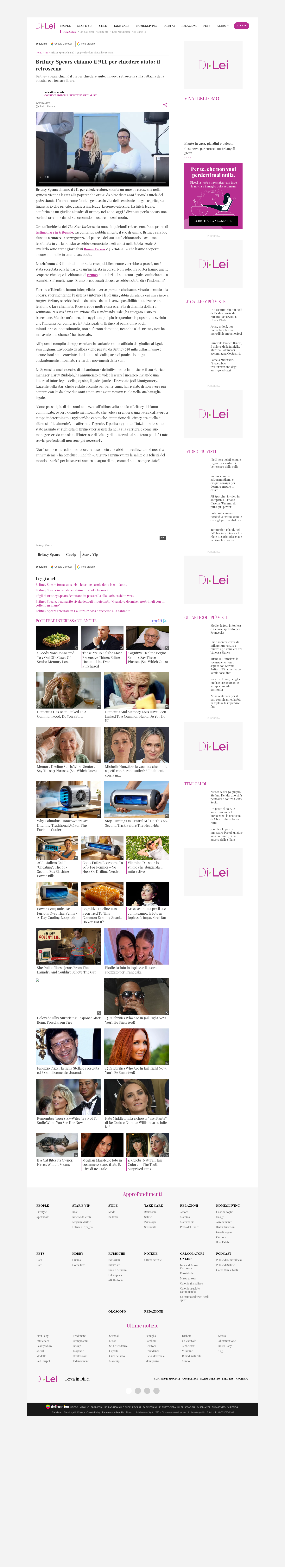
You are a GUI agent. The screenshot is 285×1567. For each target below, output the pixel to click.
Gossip (71, 554)
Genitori (151, 1346)
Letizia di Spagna (82, 1227)
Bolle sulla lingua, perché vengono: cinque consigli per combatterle (226, 516)
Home (39, 52)
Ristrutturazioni (225, 1227)
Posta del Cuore (189, 1227)
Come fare (78, 1265)
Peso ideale (186, 1273)
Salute (148, 1217)
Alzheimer (188, 1346)
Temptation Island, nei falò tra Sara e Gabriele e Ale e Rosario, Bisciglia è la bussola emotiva (227, 535)
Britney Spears (49, 554)
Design (220, 1217)
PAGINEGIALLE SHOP (119, 1407)
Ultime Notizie (153, 1260)
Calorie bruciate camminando (190, 1290)
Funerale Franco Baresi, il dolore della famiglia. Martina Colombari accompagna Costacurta (226, 348)
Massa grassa (188, 1278)
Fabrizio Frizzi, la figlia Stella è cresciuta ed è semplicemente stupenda (225, 684)
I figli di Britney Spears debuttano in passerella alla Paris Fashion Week (85, 596)
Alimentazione (227, 1341)
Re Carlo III (139, 31)
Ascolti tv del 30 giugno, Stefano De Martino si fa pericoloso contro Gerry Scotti (226, 797)
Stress (222, 1336)
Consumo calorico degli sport (194, 1298)
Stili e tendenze (118, 1346)
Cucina (76, 1260)
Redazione (153, 1311)
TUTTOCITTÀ (169, 1407)
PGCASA (136, 1407)
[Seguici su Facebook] (129, 1391)
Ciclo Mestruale (155, 1356)
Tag (220, 1351)
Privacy (81, 1412)
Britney (92, 274)
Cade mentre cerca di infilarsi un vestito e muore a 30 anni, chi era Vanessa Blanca (226, 647)
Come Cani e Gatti (227, 1270)
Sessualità (150, 1227)
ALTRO (221, 25)
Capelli (113, 1351)
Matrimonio (187, 1222)
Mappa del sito (210, 1378)
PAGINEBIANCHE (152, 1407)
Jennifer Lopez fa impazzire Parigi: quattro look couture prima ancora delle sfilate (227, 834)
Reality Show (44, 1346)
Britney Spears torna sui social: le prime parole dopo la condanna (81, 584)
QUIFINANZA (203, 1407)
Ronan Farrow (94, 249)
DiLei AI (169, 25)
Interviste (114, 1265)
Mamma (185, 1217)
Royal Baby (225, 1346)
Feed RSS (227, 1378)
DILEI (180, 1407)
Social (40, 1351)
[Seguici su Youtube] (147, 1391)
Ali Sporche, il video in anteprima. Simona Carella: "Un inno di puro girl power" (225, 501)
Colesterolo (189, 1341)
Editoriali (114, 1260)
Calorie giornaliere (191, 1283)
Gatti (39, 1265)
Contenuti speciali (167, 1378)
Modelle (41, 1356)
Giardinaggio (224, 1232)
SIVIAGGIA (189, 1407)
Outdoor (221, 1237)
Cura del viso (117, 1356)
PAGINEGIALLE (99, 1407)
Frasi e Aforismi (117, 1270)
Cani (39, 1260)
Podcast (223, 1253)
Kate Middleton (121, 31)
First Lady (42, 1336)
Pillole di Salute (225, 1265)
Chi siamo (57, 1412)
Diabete (186, 1336)
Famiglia (151, 1336)
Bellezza (113, 1217)
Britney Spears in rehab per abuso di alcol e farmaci (72, 590)
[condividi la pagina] (165, 105)
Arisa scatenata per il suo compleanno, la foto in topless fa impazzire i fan (226, 701)
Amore (184, 1212)
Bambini (151, 1341)
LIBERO (74, 1407)
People (65, 25)
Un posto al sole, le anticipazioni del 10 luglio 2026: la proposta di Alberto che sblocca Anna (226, 816)
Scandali (114, 1336)
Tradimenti (79, 1336)
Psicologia (150, 1222)
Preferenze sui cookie (113, 1412)
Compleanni (80, 1341)
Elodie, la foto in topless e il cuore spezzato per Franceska (226, 629)
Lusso (112, 1341)
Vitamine (187, 1351)
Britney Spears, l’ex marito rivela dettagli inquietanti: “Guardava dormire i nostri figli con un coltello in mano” (100, 603)
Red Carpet (43, 1361)
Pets (206, 25)
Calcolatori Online (192, 1256)
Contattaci (190, 1378)
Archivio (242, 1378)
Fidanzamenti (81, 1361)
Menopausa (152, 1361)
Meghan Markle (81, 1222)
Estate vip (103, 31)
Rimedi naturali (191, 1356)
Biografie (78, 1351)
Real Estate (223, 1242)
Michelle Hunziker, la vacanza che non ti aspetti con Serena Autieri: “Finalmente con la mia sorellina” (226, 666)
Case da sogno (224, 1212)
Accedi (241, 25)
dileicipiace (115, 1275)
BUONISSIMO (219, 1407)
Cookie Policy (93, 1412)
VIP (46, 52)
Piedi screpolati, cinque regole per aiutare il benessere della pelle (226, 463)
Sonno (186, 1361)
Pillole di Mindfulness (229, 1260)
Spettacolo (42, 1217)
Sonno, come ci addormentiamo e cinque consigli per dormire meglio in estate (223, 483)
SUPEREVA (232, 1407)
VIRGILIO (84, 1407)
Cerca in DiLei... (78, 1379)
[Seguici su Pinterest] (138, 1391)
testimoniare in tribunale (54, 232)
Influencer (42, 1341)
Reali (75, 1212)
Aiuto (128, 1412)
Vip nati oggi (86, 31)
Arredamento (224, 1222)
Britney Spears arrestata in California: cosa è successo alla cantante (83, 611)
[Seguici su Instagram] (156, 1391)
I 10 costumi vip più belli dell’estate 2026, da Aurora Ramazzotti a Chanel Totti (226, 315)
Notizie (151, 1253)
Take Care (121, 25)
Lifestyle (41, 1212)
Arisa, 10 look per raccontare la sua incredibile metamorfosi (226, 330)
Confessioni (80, 1356)
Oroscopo (117, 1311)
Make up (114, 1361)
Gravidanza (152, 1351)
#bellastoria (115, 1280)
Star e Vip (84, 25)
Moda (111, 1212)
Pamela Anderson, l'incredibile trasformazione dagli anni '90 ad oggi (224, 365)
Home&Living (146, 25)
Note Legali (70, 1412)
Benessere (150, 1212)
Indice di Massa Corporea (189, 1266)
